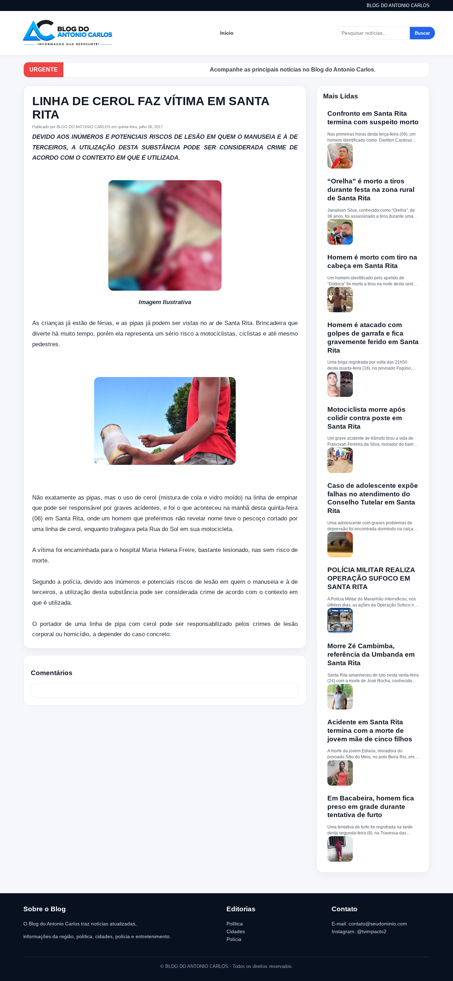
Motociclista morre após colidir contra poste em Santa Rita (366, 418)
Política (234, 923)
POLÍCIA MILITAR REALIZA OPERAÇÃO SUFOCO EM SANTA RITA (371, 578)
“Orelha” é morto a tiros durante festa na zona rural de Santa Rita (370, 189)
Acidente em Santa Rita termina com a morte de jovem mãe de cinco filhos (369, 730)
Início (227, 33)
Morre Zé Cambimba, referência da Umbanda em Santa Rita (371, 654)
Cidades (235, 931)
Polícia (233, 939)
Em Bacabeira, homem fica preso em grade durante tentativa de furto (370, 806)
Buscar (422, 33)
